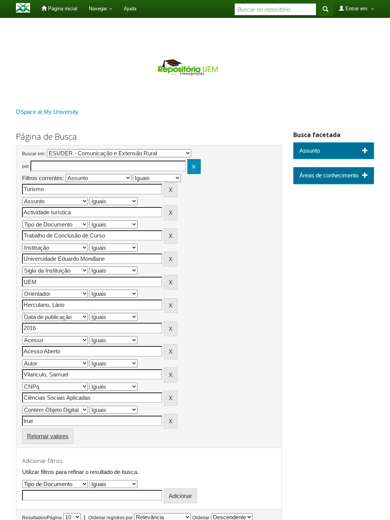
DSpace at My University (47, 111)
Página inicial (61, 8)
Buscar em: (33, 153)
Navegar (99, 8)
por (25, 166)
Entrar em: (357, 8)
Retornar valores (48, 436)
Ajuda (130, 8)
